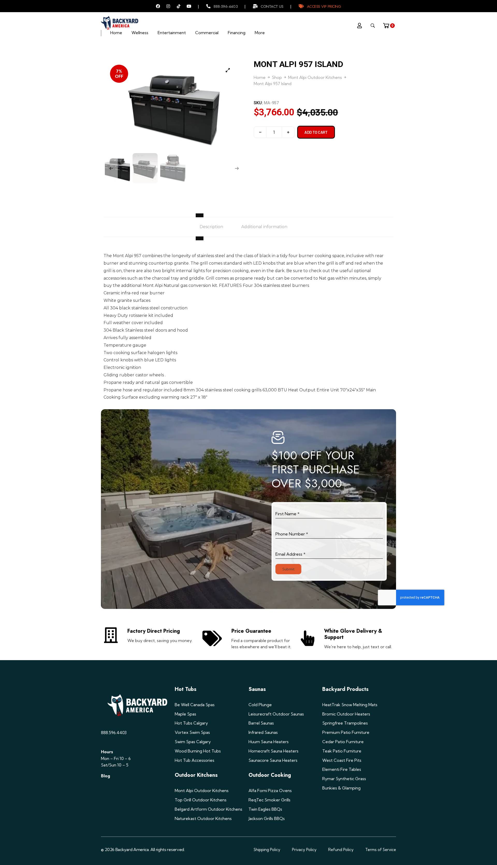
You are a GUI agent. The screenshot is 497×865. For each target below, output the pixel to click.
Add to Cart (316, 132)
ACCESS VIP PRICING (324, 6)
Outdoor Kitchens (196, 775)
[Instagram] (168, 6)
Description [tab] (211, 226)
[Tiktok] (179, 6)
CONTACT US (272, 6)
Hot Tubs (185, 689)
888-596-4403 (226, 6)
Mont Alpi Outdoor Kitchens (315, 77)
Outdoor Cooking (269, 775)
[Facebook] (158, 6)
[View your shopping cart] (388, 24)
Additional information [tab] (264, 226)
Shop (277, 77)
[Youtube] (189, 6)
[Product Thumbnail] (227, 70)
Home (260, 77)
